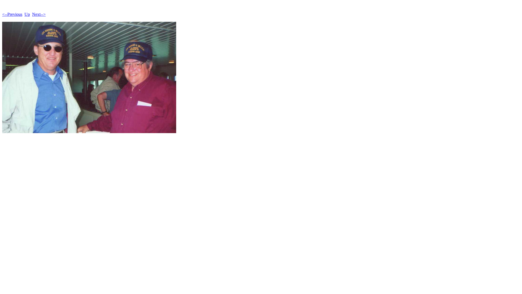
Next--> (39, 14)
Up (27, 14)
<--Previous (12, 14)
